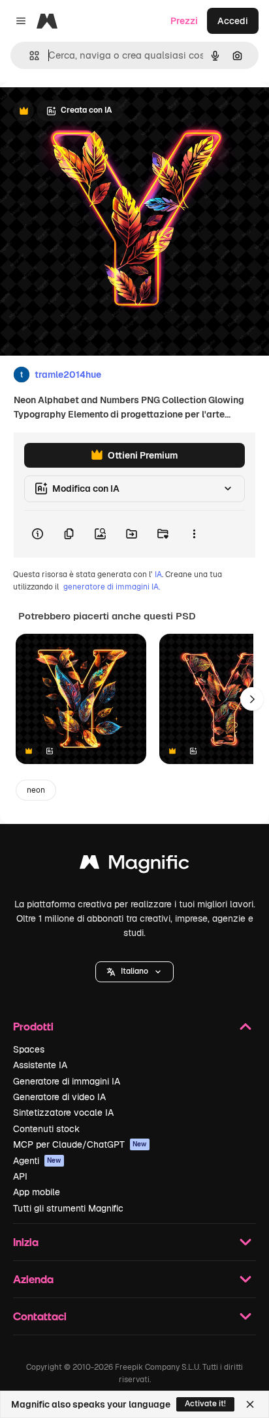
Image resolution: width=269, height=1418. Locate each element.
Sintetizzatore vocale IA (63, 1112)
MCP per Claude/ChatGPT (80, 1144)
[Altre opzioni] (194, 534)
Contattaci (40, 1316)
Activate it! (205, 1403)
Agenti (37, 1161)
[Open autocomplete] (29, 56)
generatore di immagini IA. (111, 587)
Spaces (28, 1049)
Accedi (232, 21)
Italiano (134, 971)
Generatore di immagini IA (66, 1081)
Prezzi (184, 21)
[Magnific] (134, 865)
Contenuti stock (46, 1129)
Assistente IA (40, 1065)
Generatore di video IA (59, 1097)
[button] (134, 971)
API (20, 1176)
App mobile (36, 1192)
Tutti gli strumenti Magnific (68, 1208)
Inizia (26, 1242)
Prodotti (33, 1026)
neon (36, 790)
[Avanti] (252, 699)
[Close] (250, 1404)
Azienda (33, 1279)
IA (158, 574)
